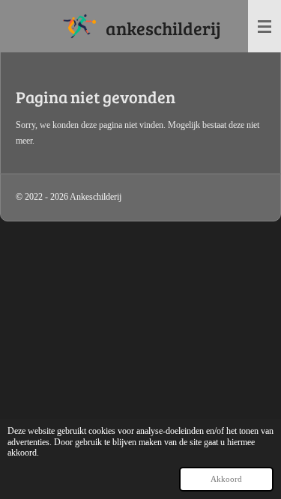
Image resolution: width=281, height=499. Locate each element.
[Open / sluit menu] (264, 26)
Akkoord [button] (226, 478)
